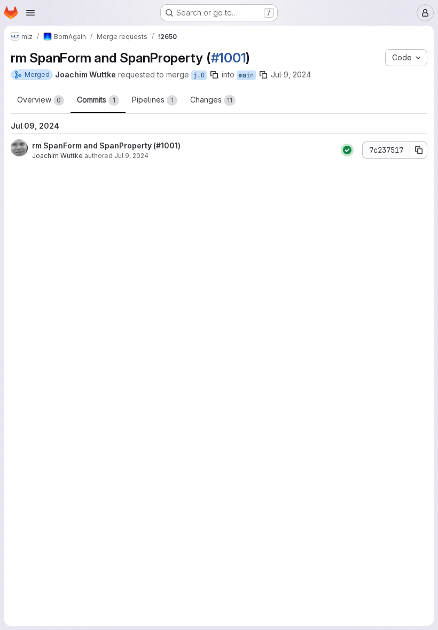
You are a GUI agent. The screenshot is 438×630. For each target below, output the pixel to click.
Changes (211, 99)
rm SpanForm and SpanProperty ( (94, 145)
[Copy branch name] (214, 74)
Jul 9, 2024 (291, 74)
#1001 (228, 58)
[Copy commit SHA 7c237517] (418, 150)
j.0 (199, 75)
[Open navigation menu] (30, 12)
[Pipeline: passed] (347, 150)
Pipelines (153, 99)
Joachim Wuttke (57, 156)
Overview (39, 99)
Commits (96, 99)
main (246, 75)
